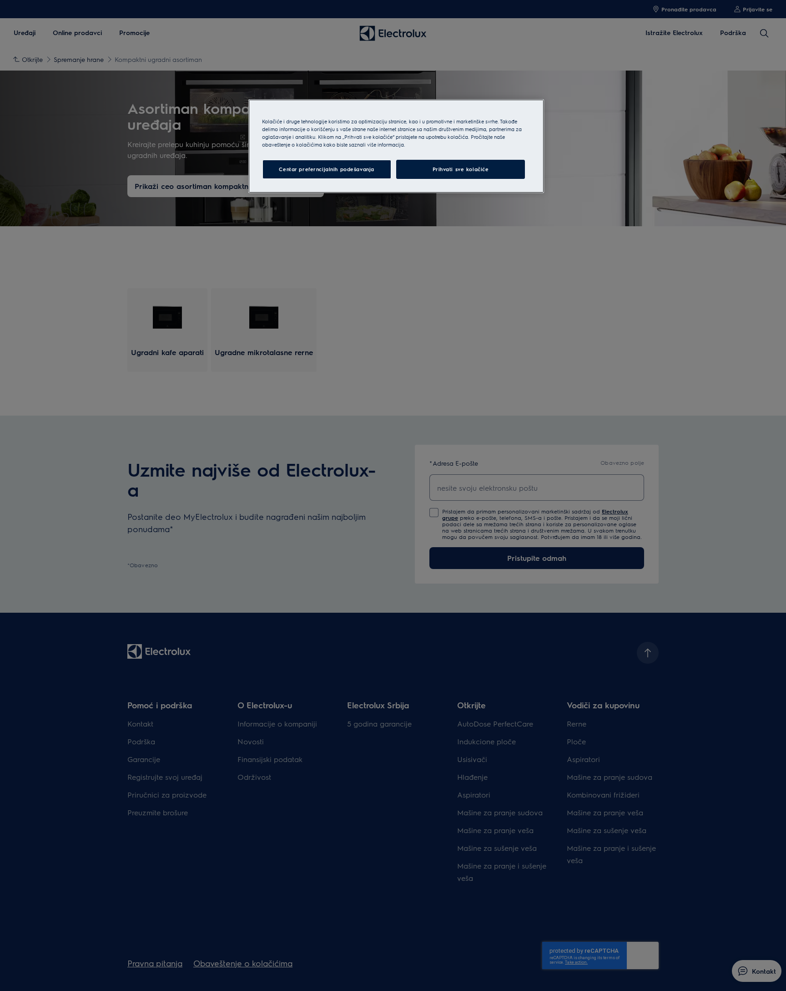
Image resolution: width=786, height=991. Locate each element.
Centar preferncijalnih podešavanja (326, 169)
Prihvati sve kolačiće (461, 169)
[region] (396, 146)
